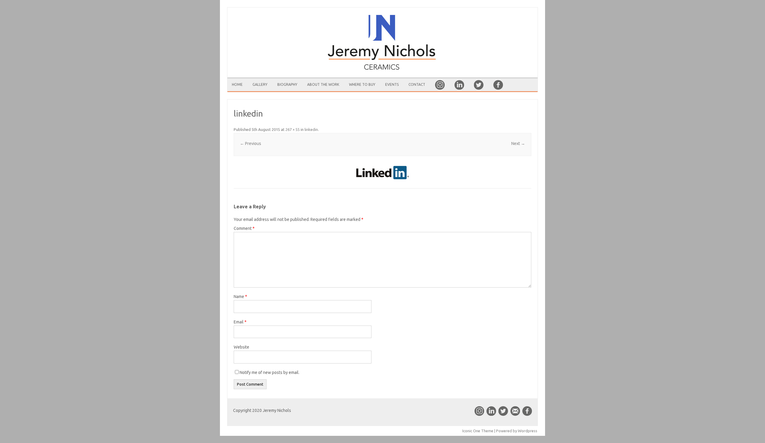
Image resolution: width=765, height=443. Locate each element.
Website (241, 347)
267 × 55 (292, 129)
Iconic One (471, 431)
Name (240, 296)
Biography (287, 84)
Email (240, 322)
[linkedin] (382, 172)
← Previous (250, 143)
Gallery (260, 84)
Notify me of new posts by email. (269, 372)
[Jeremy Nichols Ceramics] (382, 42)
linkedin (311, 129)
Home (237, 84)
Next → (518, 143)
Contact (416, 84)
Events (392, 84)
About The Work (323, 84)
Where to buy (362, 84)
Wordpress (527, 431)
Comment (244, 228)
